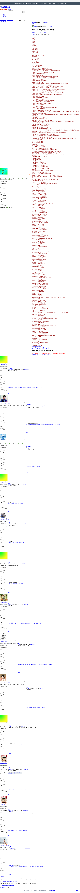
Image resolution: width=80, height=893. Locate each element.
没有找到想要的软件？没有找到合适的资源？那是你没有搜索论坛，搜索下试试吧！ (25, 387)
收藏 (38, 346)
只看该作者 (50, 26)
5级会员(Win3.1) (3, 763)
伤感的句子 (11, 865)
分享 (40, 346)
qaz (19, 644)
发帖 (5, 21)
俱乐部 (4, 16)
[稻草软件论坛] (5, 7)
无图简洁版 (9, 881)
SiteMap (73, 890)
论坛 (4, 17)
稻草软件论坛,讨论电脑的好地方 (7, 885)
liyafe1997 (35, 26)
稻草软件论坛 (3, 20)
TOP (9, 393)
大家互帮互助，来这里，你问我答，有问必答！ (42, 354)
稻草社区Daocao (3, 887)
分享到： (34, 34)
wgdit (29, 447)
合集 (39, 32)
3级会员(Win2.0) (3, 364)
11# (11, 811)
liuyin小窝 (11, 769)
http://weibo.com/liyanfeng (59, 350)
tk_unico (11, 523)
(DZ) (2, 890)
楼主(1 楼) (34, 22)
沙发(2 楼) (10, 368)
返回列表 (2, 21)
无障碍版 (77, 890)
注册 (8, 9)
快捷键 (33, 32)
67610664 (11, 604)
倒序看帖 (46, 22)
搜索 (4, 15)
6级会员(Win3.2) (3, 602)
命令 (36, 32)
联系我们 (5, 881)
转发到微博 (34, 346)
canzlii (10, 484)
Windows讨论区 (10, 20)
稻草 (1, 881)
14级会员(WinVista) (4, 641)
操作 (45, 32)
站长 (1, 176)
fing (11, 726)
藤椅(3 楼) (28, 404)
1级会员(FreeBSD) (4, 482)
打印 (33, 23)
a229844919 (11, 369)
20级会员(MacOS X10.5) (5, 403)
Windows (42, 32)
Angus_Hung (12, 848)
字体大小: (34, 25)
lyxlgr (29, 688)
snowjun (29, 405)
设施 (4, 14)
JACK (10, 563)
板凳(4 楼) (28, 446)
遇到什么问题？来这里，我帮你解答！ (34, 466)
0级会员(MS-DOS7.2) (4, 519)
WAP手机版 (14, 881)
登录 (10, 9)
